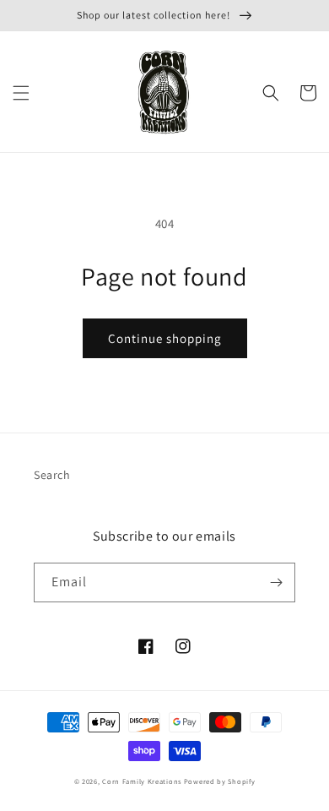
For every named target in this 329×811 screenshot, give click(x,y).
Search (52, 474)
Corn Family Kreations (141, 781)
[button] (21, 93)
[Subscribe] (275, 582)
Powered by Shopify (220, 781)
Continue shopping (165, 338)
